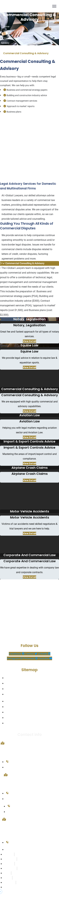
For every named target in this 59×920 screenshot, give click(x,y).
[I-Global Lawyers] (26, 6)
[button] (29, 263)
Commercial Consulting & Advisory (24, 263)
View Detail (29, 341)
